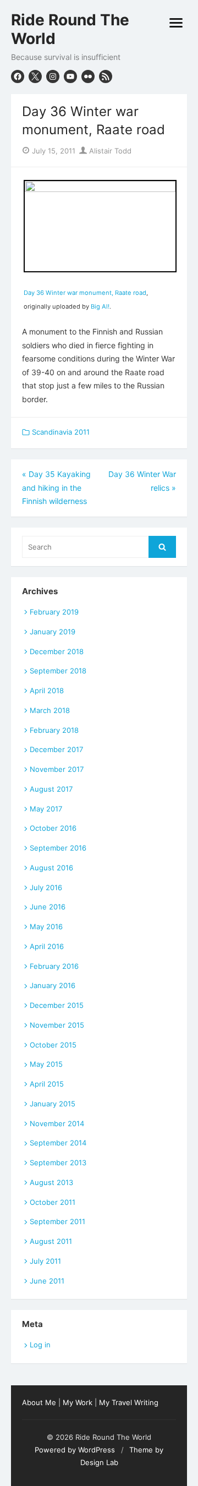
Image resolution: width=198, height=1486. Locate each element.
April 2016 (47, 946)
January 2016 (52, 985)
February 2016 (54, 966)
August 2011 (51, 1241)
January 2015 (52, 1103)
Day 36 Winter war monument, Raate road (85, 293)
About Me (39, 1402)
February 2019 (54, 611)
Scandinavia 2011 (61, 431)
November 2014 (57, 1123)
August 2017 (51, 789)
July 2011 (45, 1261)
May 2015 (46, 1064)
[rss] (105, 76)
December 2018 (57, 651)
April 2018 (47, 690)
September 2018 (58, 670)
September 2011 (57, 1221)
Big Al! (100, 306)
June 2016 (47, 906)
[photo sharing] (100, 189)
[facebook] (17, 76)
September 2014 (58, 1142)
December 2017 (56, 749)
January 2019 (52, 631)
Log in (40, 1344)
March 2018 (50, 710)
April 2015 (47, 1083)
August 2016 (51, 867)
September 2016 (58, 847)
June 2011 (47, 1280)
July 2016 (46, 887)
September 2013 (58, 1162)
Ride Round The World (70, 29)
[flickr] (88, 76)
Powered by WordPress (75, 1449)
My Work (77, 1402)
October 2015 (53, 1044)
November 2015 (57, 1025)
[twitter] (35, 76)
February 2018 (54, 730)
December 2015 (57, 1005)
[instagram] (52, 76)
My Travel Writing (128, 1402)
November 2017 (57, 769)
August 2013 (51, 1182)
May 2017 (46, 808)
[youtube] (70, 76)
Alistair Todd (109, 150)
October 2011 (52, 1202)
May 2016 (46, 926)
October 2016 (53, 828)
